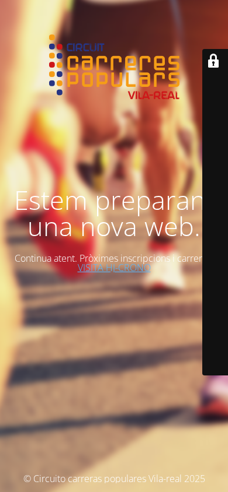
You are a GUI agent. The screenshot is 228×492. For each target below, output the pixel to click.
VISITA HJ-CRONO (114, 267)
